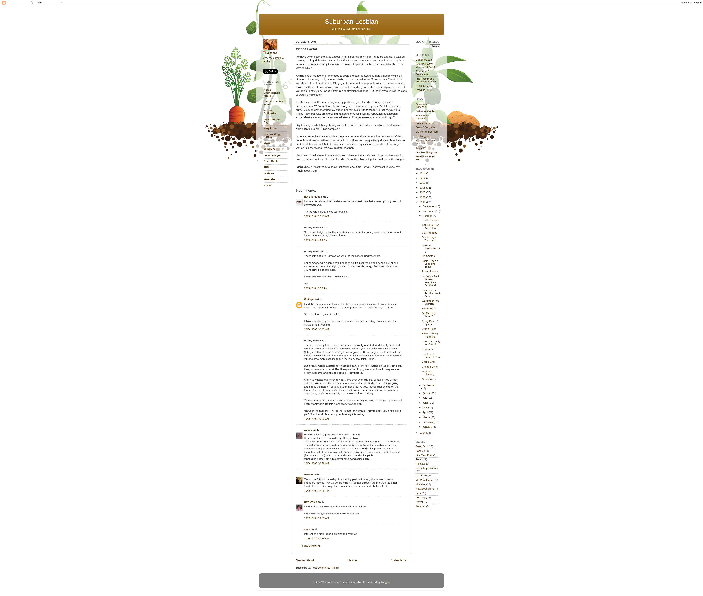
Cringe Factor (430, 366)
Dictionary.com (424, 59)
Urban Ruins (429, 329)
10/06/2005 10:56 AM (316, 463)
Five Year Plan (424, 455)
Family (419, 451)
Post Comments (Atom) (325, 567)
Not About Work (425, 488)
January (428, 426)
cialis (307, 529)
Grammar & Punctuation (422, 73)
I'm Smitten (428, 256)
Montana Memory (428, 373)
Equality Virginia (425, 123)
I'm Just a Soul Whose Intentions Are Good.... (430, 281)
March (427, 417)
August (427, 393)
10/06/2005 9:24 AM (316, 288)
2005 (423, 202)
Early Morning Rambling (430, 335)
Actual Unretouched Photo (272, 93)
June (426, 402)
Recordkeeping (430, 271)
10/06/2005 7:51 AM (316, 240)
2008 (423, 187)
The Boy (420, 497)
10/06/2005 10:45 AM (316, 419)
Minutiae (420, 484)
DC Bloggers (423, 136)
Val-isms (269, 173)
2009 (423, 182)
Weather (420, 506)
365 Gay (420, 147)
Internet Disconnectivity (431, 248)
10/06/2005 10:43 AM (316, 329)
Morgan (309, 474)
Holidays (420, 463)
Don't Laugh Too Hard (429, 239)
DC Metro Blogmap (427, 131)
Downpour (428, 349)
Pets (418, 493)
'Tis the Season (431, 220)
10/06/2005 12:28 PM (316, 491)
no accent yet (272, 155)
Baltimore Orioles (426, 111)
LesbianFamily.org (426, 152)
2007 (423, 192)
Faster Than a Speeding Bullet (430, 264)
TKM (266, 167)
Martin (267, 143)
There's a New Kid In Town (430, 226)
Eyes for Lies (312, 196)
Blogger (385, 582)
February (428, 422)
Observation (429, 379)
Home (352, 560)
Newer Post (305, 560)
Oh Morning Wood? (429, 315)
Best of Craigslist (425, 127)
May (425, 407)
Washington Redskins (422, 117)
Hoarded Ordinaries (270, 112)
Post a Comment (310, 545)
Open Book (271, 161)
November (429, 211)
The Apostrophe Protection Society (426, 80)
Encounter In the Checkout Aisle (431, 293)
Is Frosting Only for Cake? (431, 343)
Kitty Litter (270, 128)
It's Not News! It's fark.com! (426, 142)
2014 (423, 173)
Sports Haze (429, 308)
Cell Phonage (429, 232)
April (425, 412)
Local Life (421, 475)
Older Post (399, 560)
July (425, 397)
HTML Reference (425, 86)
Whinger (309, 299)
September (429, 385)
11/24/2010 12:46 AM (316, 538)
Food (419, 459)
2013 (423, 178)
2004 (423, 432)
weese (308, 430)
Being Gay (422, 446)
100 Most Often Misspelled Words (426, 65)
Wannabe (269, 179)
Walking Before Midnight (430, 302)
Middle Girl (270, 149)
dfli (363, 582)
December (429, 206)
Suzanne (271, 53)
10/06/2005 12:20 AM (316, 216)
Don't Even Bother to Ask (431, 355)
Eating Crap (429, 361)
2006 (423, 197)
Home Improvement (427, 468)
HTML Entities (424, 90)
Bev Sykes (310, 502)
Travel (419, 502)
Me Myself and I (425, 480)
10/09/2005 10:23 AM (316, 518)
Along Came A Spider (430, 323)
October (428, 216)
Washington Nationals (422, 105)
